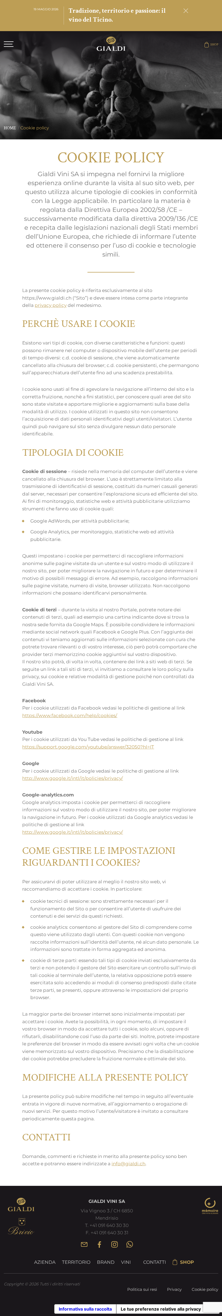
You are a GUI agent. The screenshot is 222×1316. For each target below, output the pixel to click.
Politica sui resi (142, 1289)
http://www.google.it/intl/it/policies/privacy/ (72, 778)
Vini (126, 1262)
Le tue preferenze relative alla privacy (161, 1309)
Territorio (76, 1262)
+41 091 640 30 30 (109, 1225)
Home (10, 128)
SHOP (214, 44)
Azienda (45, 1262)
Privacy (174, 1289)
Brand (106, 1262)
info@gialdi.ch (128, 1163)
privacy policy (51, 305)
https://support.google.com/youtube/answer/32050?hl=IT (88, 747)
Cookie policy (205, 1289)
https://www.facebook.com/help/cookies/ (69, 715)
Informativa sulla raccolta (85, 1309)
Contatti (154, 1262)
